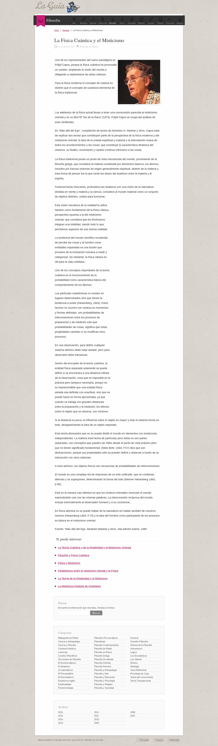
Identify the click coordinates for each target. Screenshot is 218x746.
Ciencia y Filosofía (67, 645)
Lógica (133, 652)
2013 (60, 723)
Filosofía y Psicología (104, 680)
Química (180, 23)
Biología (83, 23)
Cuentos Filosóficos (67, 655)
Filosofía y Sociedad (104, 688)
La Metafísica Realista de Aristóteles (79, 586)
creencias (63, 652)
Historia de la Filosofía (141, 645)
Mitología (134, 666)
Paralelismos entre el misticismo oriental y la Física (88, 570)
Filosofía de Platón (103, 648)
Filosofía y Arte (101, 673)
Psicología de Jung (139, 673)
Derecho (93, 23)
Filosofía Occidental (103, 659)
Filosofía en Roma (103, 652)
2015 (60, 715)
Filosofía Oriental (102, 663)
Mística (133, 663)
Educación (103, 23)
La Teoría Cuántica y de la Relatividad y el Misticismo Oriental (94, 547)
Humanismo (136, 648)
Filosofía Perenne (102, 666)
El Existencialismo (67, 663)
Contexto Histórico (67, 648)
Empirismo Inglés (66, 680)
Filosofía (112, 23)
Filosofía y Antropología (105, 670)
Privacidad (144, 740)
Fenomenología (65, 688)
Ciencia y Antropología (69, 641)
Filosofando (99, 641)
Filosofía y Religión (103, 684)
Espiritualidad (64, 684)
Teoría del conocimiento (141, 677)
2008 (132, 712)
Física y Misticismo (69, 563)
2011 (96, 715)
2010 (96, 719)
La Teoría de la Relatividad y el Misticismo (83, 578)
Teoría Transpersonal (140, 680)
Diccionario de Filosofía (69, 659)
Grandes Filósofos (139, 641)
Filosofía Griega (101, 655)
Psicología (170, 23)
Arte (74, 23)
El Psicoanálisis (65, 673)
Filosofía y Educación (104, 677)
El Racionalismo (66, 677)
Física (122, 23)
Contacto (159, 740)
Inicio (56, 30)
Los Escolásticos (138, 655)
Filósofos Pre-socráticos (106, 638)
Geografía (132, 23)
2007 (132, 715)
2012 (96, 712)
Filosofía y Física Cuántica (73, 555)
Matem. (161, 23)
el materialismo (65, 670)
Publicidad (174, 740)
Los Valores (136, 659)
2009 (96, 723)
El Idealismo (64, 666)
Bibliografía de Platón (68, 638)
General (66, 30)
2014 (60, 719)
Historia (141, 23)
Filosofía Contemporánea (106, 645)
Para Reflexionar (138, 670)
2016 (60, 712)
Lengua (151, 23)
